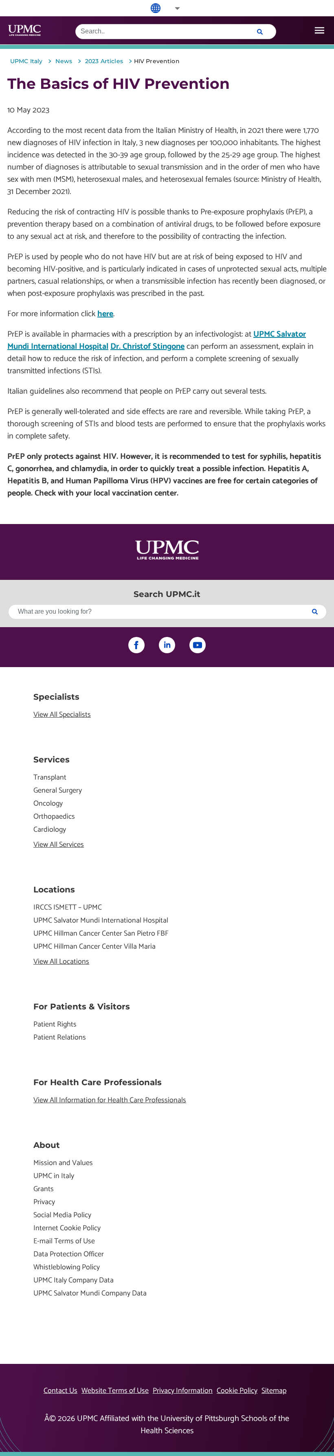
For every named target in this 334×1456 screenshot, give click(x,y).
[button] (171, 8)
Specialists (56, 697)
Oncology (48, 803)
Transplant (49, 777)
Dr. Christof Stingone (147, 346)
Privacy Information (183, 1391)
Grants (43, 1189)
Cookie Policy (237, 1391)
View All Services (58, 844)
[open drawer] (319, 30)
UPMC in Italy (53, 1176)
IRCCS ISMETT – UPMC (67, 907)
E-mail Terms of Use (64, 1241)
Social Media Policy (62, 1215)
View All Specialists (62, 714)
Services (51, 759)
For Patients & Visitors (81, 1006)
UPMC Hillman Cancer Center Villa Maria (94, 946)
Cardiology (49, 829)
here (105, 314)
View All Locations (61, 961)
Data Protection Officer (68, 1254)
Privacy (44, 1202)
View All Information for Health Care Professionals (109, 1100)
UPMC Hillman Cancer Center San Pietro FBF (101, 933)
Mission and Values (63, 1163)
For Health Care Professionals (97, 1082)
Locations (54, 889)
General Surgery (57, 790)
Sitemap (273, 1391)
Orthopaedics (54, 816)
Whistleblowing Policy (66, 1267)
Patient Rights (55, 1024)
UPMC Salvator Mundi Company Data (90, 1293)
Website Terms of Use (115, 1391)
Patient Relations (59, 1037)
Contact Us (60, 1391)
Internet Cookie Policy (67, 1228)
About (46, 1145)
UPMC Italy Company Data (73, 1280)
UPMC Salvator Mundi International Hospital (100, 920)
